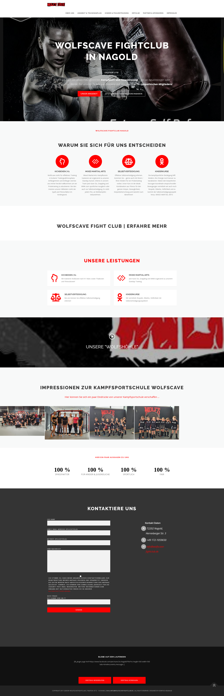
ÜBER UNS (69, 13)
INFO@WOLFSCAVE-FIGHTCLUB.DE (121, 691)
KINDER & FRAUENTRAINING (117, 13)
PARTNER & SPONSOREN (153, 13)
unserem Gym (111, 72)
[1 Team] (156, 423)
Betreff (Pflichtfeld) (57, 539)
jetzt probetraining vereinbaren (123, 93)
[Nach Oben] (214, 685)
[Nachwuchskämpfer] (111, 423)
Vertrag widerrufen (94, 680)
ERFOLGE (136, 13)
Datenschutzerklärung (59, 591)
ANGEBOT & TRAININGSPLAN (89, 13)
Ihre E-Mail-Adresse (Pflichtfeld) (62, 529)
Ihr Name (51, 519)
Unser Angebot (89, 93)
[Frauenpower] (67, 423)
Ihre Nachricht (54, 549)
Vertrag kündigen (129, 680)
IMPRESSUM (172, 13)
